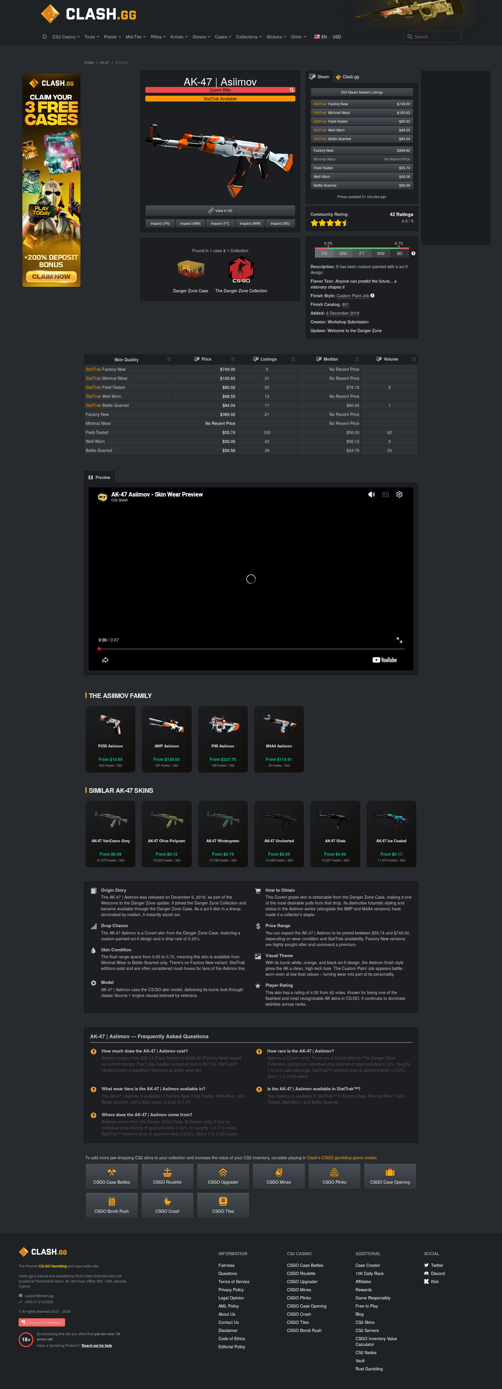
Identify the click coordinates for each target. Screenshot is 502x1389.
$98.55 (229, 396)
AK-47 (105, 62)
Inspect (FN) (160, 223)
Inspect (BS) (280, 223)
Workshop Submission (348, 322)
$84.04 (229, 405)
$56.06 (229, 441)
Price (205, 359)
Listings (268, 359)
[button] (320, 37)
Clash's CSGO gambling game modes (342, 1157)
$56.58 (229, 450)
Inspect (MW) (190, 223)
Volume (390, 359)
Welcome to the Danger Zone (354, 330)
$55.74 (229, 432)
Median (330, 359)
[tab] (319, 77)
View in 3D (223, 210)
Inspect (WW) (250, 223)
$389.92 (227, 414)
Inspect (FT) (220, 223)
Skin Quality (126, 359)
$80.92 (229, 387)
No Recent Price (220, 423)
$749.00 (227, 369)
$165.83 (227, 378)
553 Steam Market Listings (362, 92)
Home (89, 62)
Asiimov (238, 81)
